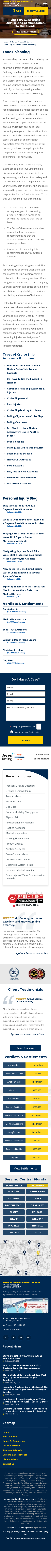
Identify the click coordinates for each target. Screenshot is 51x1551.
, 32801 (17, 1319)
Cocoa (37, 1232)
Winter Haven (37, 1191)
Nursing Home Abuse (17, 838)
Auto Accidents (13, 796)
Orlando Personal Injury (20, 42)
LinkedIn (21, 1338)
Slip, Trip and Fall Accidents (22, 471)
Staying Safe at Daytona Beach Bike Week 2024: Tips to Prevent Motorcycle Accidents (23, 537)
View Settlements (25, 1168)
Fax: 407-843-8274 (13, 1329)
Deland (14, 1219)
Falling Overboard (17, 422)
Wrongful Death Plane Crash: (19, 640)
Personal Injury (18, 776)
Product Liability (14, 843)
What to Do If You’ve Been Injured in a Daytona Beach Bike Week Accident (22, 1368)
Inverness (13, 1225)
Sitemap (6, 1531)
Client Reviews (41, 758)
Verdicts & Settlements (23, 603)
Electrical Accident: (14, 651)
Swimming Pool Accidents (21, 477)
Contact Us (8, 1463)
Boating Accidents (15, 827)
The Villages (37, 1205)
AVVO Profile (42, 754)
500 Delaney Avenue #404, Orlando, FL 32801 (25, 1305)
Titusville (37, 1225)
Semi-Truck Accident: (15, 630)
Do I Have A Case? (25, 679)
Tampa (37, 1198)
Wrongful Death (14, 801)
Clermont (37, 1219)
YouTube (28, 1338)
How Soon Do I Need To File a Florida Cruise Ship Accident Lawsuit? (23, 369)
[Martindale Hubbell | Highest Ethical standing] (25, 899)
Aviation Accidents (15, 849)
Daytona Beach (13, 1205)
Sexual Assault (15, 465)
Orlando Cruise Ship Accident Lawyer (20, 1499)
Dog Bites (11, 806)
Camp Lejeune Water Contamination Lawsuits (25, 877)
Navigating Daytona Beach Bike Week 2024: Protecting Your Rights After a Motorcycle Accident (22, 555)
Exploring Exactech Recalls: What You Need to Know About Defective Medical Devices (24, 590)
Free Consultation (25, 32)
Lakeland (13, 1232)
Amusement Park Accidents (20, 822)
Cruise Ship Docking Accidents (24, 410)
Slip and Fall (12, 817)
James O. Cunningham (14, 1441)
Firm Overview (10, 1436)
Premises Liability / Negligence (22, 812)
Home (5, 42)
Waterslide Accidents (19, 483)
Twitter (13, 1338)
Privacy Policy (18, 1531)
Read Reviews (25, 1048)
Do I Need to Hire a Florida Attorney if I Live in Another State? (23, 432)
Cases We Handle (11, 1445)
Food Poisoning (15, 441)
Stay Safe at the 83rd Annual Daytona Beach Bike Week (22, 1358)
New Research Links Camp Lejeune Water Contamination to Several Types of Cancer (22, 572)
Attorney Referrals (12, 1450)
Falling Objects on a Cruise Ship (25, 416)
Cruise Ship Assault (18, 398)
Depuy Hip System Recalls (19, 864)
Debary (14, 1212)
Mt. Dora (37, 1212)
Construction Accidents (18, 859)
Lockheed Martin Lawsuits (20, 870)
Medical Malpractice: (14, 620)
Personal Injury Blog (20, 498)
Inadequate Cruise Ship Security (25, 447)
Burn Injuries (14, 404)
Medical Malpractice (16, 833)
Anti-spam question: (19, 726)
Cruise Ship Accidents (12, 44)
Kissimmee (13, 1198)
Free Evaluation (36, 11)
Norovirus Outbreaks (19, 459)
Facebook (6, 1338)
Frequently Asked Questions (21, 785)
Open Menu (45, 3)
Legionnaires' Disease (19, 453)
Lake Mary (13, 1191)
